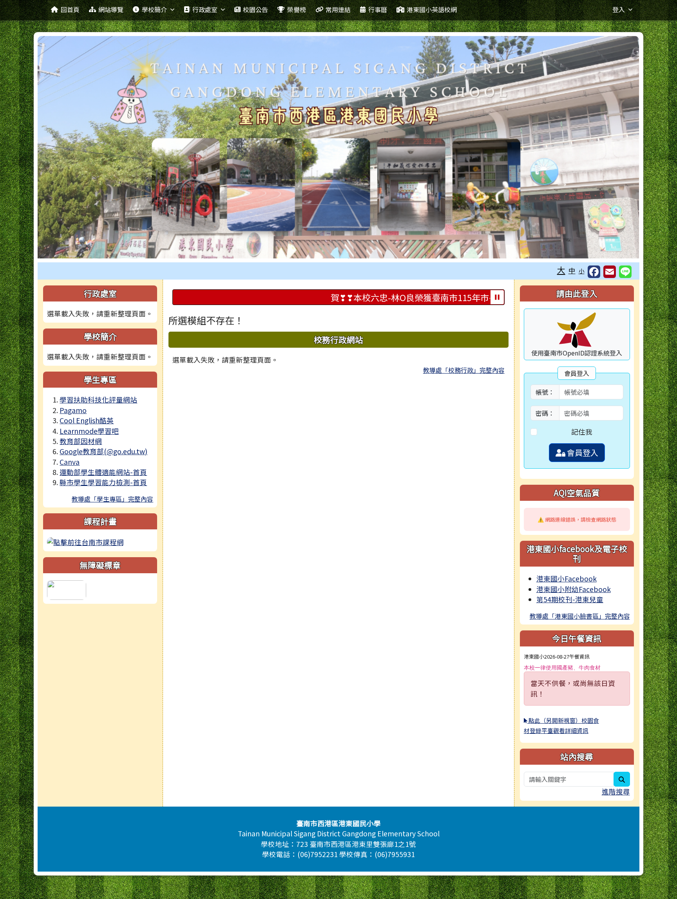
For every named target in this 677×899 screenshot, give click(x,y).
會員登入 (581, 452)
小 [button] (582, 271)
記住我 (581, 432)
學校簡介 (154, 9)
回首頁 (70, 9)
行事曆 (377, 9)
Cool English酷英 (87, 420)
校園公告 (255, 9)
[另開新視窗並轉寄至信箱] (609, 271)
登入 (618, 9)
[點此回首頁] (338, 147)
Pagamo (73, 410)
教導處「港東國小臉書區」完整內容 (580, 616)
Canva (70, 462)
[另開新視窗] (85, 541)
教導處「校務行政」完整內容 (464, 370)
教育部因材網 (81, 441)
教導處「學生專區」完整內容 (112, 499)
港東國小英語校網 (432, 9)
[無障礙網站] (66, 589)
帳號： (545, 392)
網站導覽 (110, 9)
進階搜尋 (616, 791)
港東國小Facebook (566, 578)
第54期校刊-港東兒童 (569, 599)
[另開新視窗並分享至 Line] (625, 271)
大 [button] (561, 270)
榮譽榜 (296, 9)
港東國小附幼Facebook (573, 589)
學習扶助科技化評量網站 (98, 399)
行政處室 (204, 9)
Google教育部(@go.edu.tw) (103, 451)
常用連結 (338, 9)
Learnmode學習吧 (89, 431)
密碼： (545, 413)
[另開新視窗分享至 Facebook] (594, 271)
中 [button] (572, 270)
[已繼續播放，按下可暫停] (497, 297)
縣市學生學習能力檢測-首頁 (103, 482)
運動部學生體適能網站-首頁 (103, 472)
